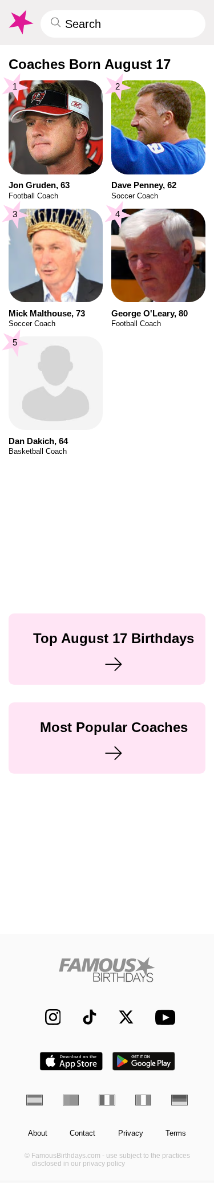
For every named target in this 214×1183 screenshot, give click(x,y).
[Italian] (143, 1100)
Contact (82, 1133)
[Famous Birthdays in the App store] (71, 1061)
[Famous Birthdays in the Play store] (143, 1061)
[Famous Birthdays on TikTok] (84, 1017)
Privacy (130, 1133)
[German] (179, 1100)
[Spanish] (34, 1100)
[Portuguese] (71, 1100)
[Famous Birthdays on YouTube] (162, 1017)
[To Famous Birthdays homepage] (20, 22)
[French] (107, 1100)
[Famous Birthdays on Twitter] (120, 1017)
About (37, 1133)
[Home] (107, 969)
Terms (175, 1133)
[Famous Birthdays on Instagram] (47, 1017)
